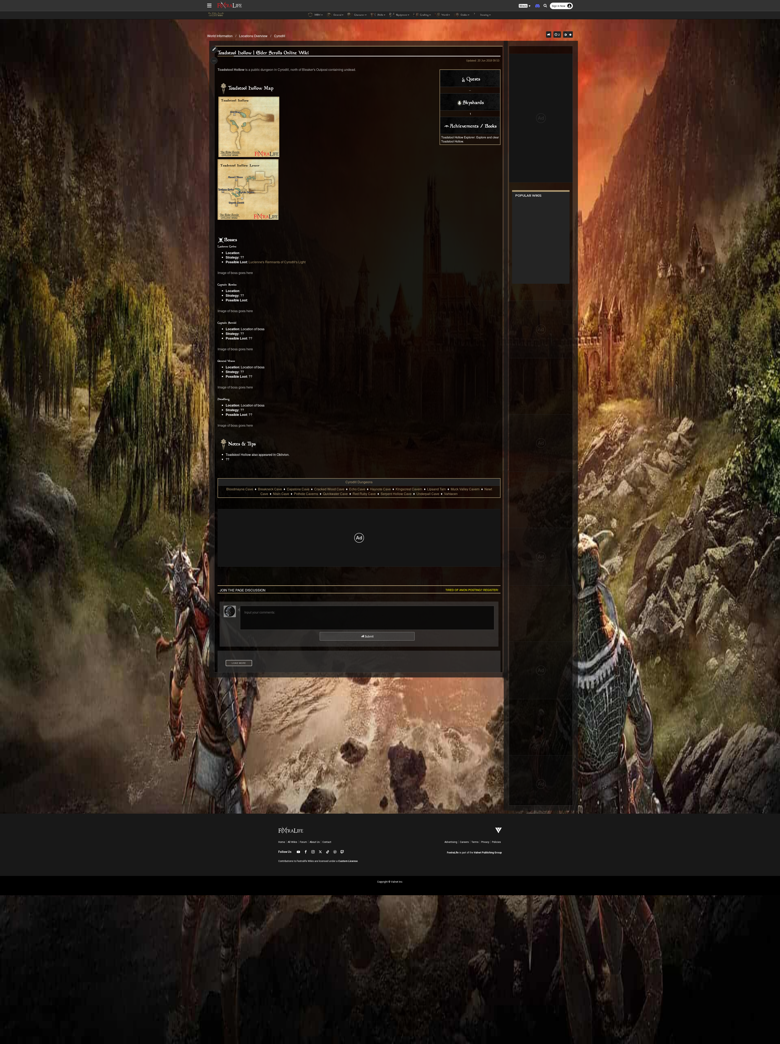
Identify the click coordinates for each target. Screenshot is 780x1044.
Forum (303, 842)
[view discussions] (548, 34)
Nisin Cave (281, 493)
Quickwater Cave (335, 493)
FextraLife (453, 852)
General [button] (337, 15)
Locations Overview (253, 35)
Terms (475, 842)
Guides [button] (463, 15)
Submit (369, 636)
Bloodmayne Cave (239, 489)
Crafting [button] (424, 15)
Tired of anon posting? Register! (471, 590)
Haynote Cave (380, 489)
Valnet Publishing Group (488, 852)
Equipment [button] (401, 15)
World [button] (444, 15)
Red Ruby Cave (364, 493)
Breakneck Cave (270, 489)
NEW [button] (317, 15)
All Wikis (292, 842)
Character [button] (359, 15)
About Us (315, 842)
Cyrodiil (279, 35)
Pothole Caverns (306, 493)
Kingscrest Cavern (409, 489)
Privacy (485, 842)
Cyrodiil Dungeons (359, 482)
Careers (464, 842)
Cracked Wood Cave (329, 489)
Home (281, 842)
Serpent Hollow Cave (396, 493)
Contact (326, 842)
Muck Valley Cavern (465, 489)
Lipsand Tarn (436, 489)
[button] (524, 6)
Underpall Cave (427, 493)
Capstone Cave (298, 489)
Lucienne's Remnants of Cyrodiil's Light (277, 262)
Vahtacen (451, 493)
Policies (496, 842)
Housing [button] (484, 15)
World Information (220, 35)
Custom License (348, 861)
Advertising (450, 842)
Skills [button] (380, 15)
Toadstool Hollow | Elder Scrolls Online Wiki (263, 53)
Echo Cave (357, 489)
